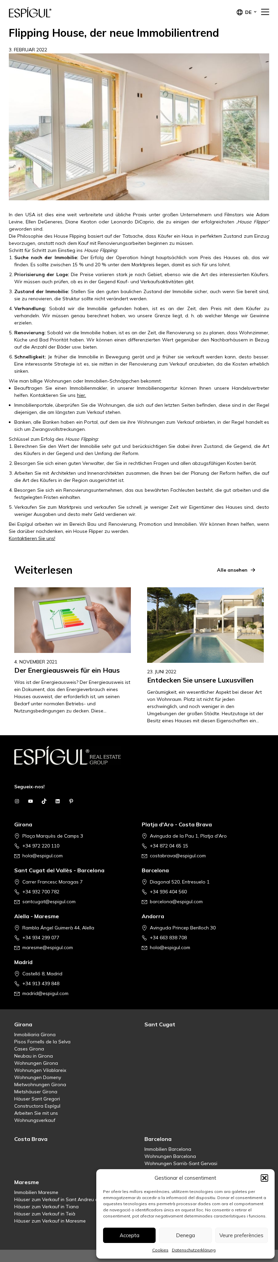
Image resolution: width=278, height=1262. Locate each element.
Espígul (43, 12)
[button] (264, 1178)
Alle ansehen (232, 570)
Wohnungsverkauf (34, 1120)
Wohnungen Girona (36, 1063)
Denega (185, 1235)
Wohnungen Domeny (37, 1077)
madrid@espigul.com (45, 993)
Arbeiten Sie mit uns (36, 1113)
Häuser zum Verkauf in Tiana (46, 1207)
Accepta (129, 1235)
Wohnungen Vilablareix (40, 1070)
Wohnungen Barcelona (170, 1156)
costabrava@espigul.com (178, 856)
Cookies (160, 1249)
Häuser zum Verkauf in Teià (44, 1214)
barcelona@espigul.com (176, 901)
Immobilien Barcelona (167, 1149)
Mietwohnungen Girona (40, 1084)
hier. (81, 395)
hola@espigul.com (42, 856)
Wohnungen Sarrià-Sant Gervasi (180, 1163)
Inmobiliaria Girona (35, 1034)
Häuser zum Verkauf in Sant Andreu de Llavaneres (70, 1199)
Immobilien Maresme (36, 1192)
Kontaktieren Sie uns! (32, 538)
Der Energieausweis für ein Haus (67, 670)
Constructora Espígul (37, 1106)
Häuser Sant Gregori (37, 1099)
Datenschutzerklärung (194, 1249)
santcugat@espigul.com (49, 901)
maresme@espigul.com (47, 947)
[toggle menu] (265, 12)
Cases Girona (29, 1049)
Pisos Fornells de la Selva (42, 1042)
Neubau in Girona (33, 1056)
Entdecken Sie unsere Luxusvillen (200, 680)
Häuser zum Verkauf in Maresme (50, 1221)
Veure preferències (241, 1235)
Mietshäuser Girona (35, 1092)
